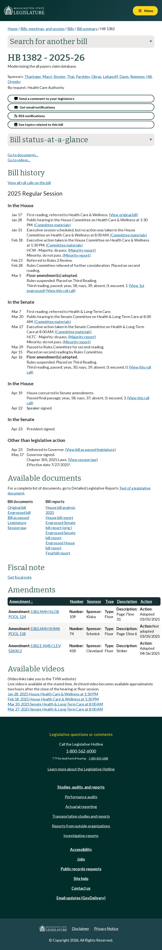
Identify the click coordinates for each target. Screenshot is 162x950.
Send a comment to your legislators (46, 99)
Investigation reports (81, 835)
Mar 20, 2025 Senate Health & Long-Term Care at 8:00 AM (55, 704)
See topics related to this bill (40, 124)
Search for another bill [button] (81, 41)
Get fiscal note (20, 577)
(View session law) (83, 459)
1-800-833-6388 (98, 758)
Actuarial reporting (81, 806)
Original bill (17, 507)
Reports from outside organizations (81, 826)
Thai (70, 76)
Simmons (137, 76)
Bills (70, 28)
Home (13, 28)
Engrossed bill (19, 512)
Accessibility (81, 849)
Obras (96, 76)
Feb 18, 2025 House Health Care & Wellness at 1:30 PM (53, 699)
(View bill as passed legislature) (90, 449)
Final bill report (58, 553)
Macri (47, 76)
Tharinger (32, 76)
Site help (81, 878)
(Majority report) (82, 250)
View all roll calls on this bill (29, 182)
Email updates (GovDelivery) (81, 898)
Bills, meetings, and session (42, 28)
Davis (124, 76)
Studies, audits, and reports (81, 787)
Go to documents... (23, 155)
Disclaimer (80, 928)
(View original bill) (123, 214)
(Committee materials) (52, 225)
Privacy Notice (106, 928)
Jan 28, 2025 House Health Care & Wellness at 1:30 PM (53, 694)
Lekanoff (110, 76)
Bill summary (87, 28)
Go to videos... (19, 160)
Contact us (81, 888)
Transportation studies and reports (81, 816)
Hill (149, 76)
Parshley (83, 76)
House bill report (59, 517)
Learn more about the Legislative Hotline (81, 769)
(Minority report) (77, 255)
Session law (17, 527)
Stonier (59, 76)
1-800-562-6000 (81, 751)
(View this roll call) (61, 290)
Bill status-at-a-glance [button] (81, 139)
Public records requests (81, 869)
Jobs (81, 859)
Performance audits (81, 796)
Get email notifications (36, 107)
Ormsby (14, 81)
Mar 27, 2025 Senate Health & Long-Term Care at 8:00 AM (55, 709)
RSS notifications (31, 116)
